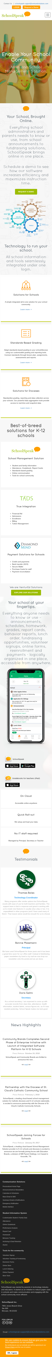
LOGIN (16, 7)
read (26, 1065)
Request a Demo (31, 7)
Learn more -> (26, 309)
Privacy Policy (10, 1347)
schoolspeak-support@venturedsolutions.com (31, 4)
